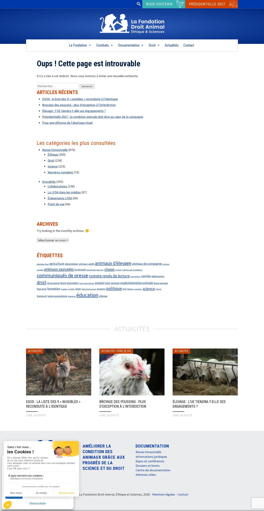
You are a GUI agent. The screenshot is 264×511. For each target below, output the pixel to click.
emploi (99, 283)
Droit (152, 45)
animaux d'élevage (113, 263)
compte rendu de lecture (109, 275)
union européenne (57, 296)
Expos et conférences (150, 461)
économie (72, 296)
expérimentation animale (136, 283)
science (149, 288)
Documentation (128, 45)
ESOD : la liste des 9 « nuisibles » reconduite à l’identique (80, 99)
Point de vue (56, 204)
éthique (103, 296)
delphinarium (157, 276)
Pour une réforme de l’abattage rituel (67, 123)
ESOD (107, 283)
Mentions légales (38, 503)
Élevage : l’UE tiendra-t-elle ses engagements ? (74, 111)
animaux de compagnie (147, 264)
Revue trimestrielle (55, 150)
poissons (101, 288)
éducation (87, 295)
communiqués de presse (62, 275)
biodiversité (80, 269)
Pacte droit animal (89, 289)
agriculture (56, 264)
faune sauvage (161, 283)
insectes (64, 289)
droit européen (69, 283)
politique (114, 288)
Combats (102, 45)
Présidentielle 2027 (207, 4)
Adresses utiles (146, 475)
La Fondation (78, 45)
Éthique (53, 154)
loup (78, 288)
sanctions (138, 289)
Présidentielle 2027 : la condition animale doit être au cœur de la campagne (92, 117)
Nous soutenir (159, 4)
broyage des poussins (95, 270)
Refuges (130, 289)
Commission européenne (132, 270)
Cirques (118, 270)
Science (53, 166)
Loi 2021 (71, 289)
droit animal (53, 283)
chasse (109, 269)
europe (115, 283)
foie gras (42, 288)
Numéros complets (60, 172)
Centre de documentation (153, 470)
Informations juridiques (151, 457)
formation (53, 289)
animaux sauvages (59, 269)
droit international (86, 283)
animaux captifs (86, 263)
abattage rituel (43, 264)
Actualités (172, 45)
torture (158, 289)
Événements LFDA (60, 198)
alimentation (71, 263)
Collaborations (57, 186)
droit (41, 282)
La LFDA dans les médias (64, 192)
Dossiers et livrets (148, 466)
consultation (135, 276)
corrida (146, 276)
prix (125, 288)
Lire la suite (36, 415)
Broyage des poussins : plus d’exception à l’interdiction (79, 105)
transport (42, 296)
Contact (188, 45)
